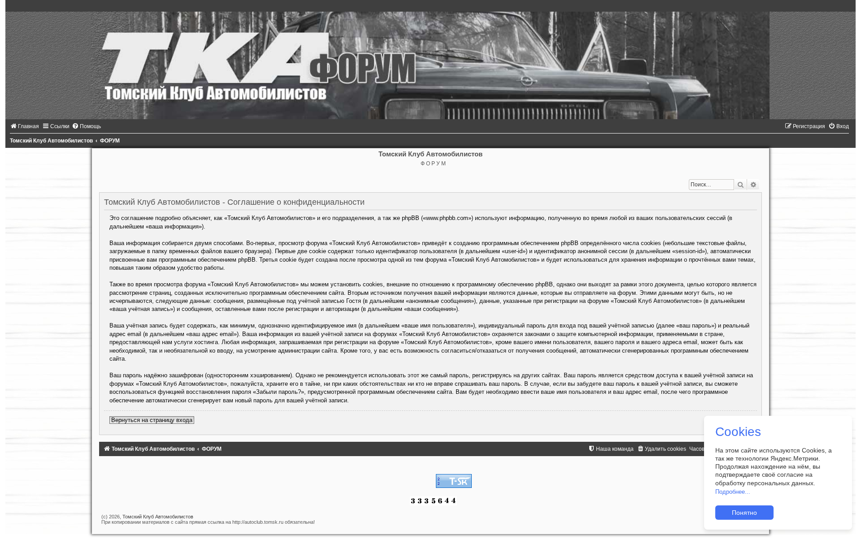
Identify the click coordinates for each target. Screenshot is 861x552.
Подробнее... (732, 491)
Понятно (744, 512)
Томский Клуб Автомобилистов (157, 516)
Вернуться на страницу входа (151, 420)
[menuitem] (24, 126)
